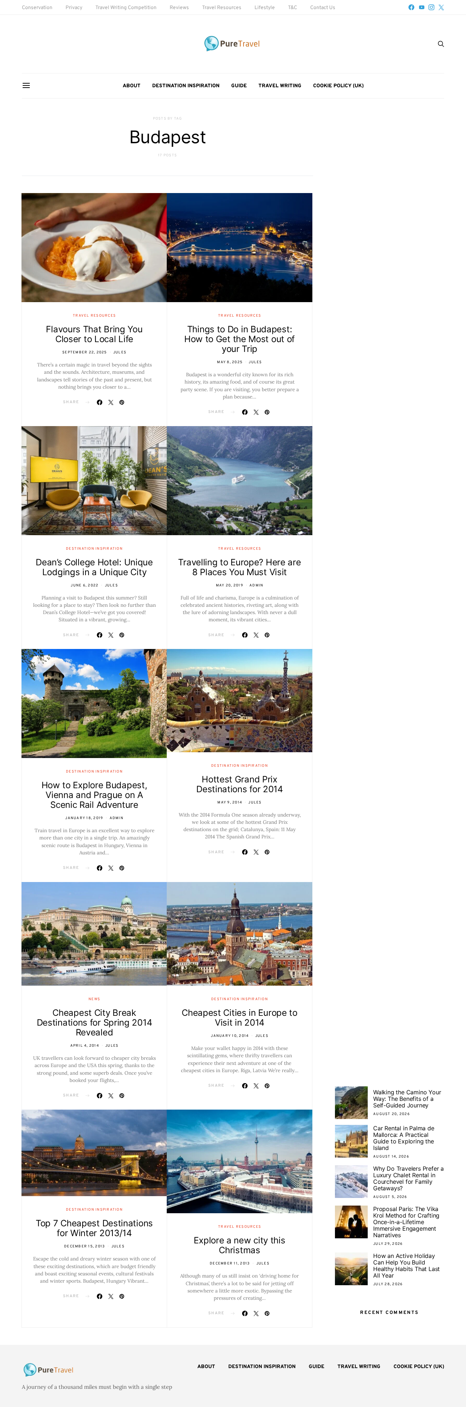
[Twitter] (441, 7)
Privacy (74, 8)
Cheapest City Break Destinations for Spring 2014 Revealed (94, 1022)
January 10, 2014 (230, 1036)
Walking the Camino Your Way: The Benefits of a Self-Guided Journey (407, 1099)
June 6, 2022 (84, 585)
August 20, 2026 (391, 1114)
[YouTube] (421, 7)
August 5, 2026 (390, 1197)
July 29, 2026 (388, 1244)
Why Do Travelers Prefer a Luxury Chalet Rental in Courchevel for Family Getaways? (408, 1178)
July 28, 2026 (388, 1284)
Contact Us (322, 8)
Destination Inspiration (186, 86)
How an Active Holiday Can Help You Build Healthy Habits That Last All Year (406, 1265)
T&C (292, 8)
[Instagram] (431, 7)
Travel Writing (279, 86)
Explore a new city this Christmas (239, 1245)
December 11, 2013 (230, 1263)
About (132, 86)
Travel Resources (221, 8)
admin (256, 585)
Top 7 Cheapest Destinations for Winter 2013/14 (94, 1228)
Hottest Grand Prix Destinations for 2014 (239, 784)
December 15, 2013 (84, 1246)
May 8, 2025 (229, 362)
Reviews (179, 8)
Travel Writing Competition (126, 8)
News (94, 999)
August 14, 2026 (391, 1156)
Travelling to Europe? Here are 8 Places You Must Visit (239, 567)
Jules (119, 352)
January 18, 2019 (84, 818)
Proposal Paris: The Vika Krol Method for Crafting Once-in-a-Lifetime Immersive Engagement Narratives (406, 1222)
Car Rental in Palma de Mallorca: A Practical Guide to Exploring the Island (403, 1138)
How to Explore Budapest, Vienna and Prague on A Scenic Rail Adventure (94, 795)
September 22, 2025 (84, 352)
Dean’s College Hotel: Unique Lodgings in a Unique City (94, 567)
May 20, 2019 (229, 585)
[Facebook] (411, 7)
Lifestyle (264, 8)
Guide (239, 86)
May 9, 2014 (229, 802)
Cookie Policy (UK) (338, 86)
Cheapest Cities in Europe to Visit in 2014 (239, 1017)
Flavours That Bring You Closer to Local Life (94, 334)
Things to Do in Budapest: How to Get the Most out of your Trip (239, 339)
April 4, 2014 (84, 1045)
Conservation (37, 8)
